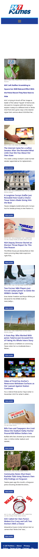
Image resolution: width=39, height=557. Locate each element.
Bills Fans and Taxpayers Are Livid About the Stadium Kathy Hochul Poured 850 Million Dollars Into (19, 431)
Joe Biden (20, 239)
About (19, 546)
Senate (25, 145)
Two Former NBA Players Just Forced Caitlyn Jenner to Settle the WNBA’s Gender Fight (19, 290)
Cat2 (13, 80)
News (29, 80)
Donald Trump (13, 239)
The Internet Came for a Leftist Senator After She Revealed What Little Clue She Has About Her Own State (19, 152)
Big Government (16, 191)
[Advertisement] (19, 41)
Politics (6, 81)
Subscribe (19, 553)
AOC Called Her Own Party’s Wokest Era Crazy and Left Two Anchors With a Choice (18, 521)
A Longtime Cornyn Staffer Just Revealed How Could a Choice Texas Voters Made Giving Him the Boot (18, 199)
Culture (24, 80)
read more (9, 119)
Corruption (18, 80)
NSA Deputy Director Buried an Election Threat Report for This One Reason (18, 245)
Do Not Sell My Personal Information (18, 550)
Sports (31, 285)
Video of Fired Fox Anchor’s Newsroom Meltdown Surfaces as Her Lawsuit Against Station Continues (19, 385)
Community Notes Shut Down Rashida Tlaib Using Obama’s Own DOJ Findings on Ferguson (19, 476)
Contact (26, 548)
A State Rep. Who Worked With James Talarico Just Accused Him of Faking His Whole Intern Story (18, 338)
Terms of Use (15, 548)
